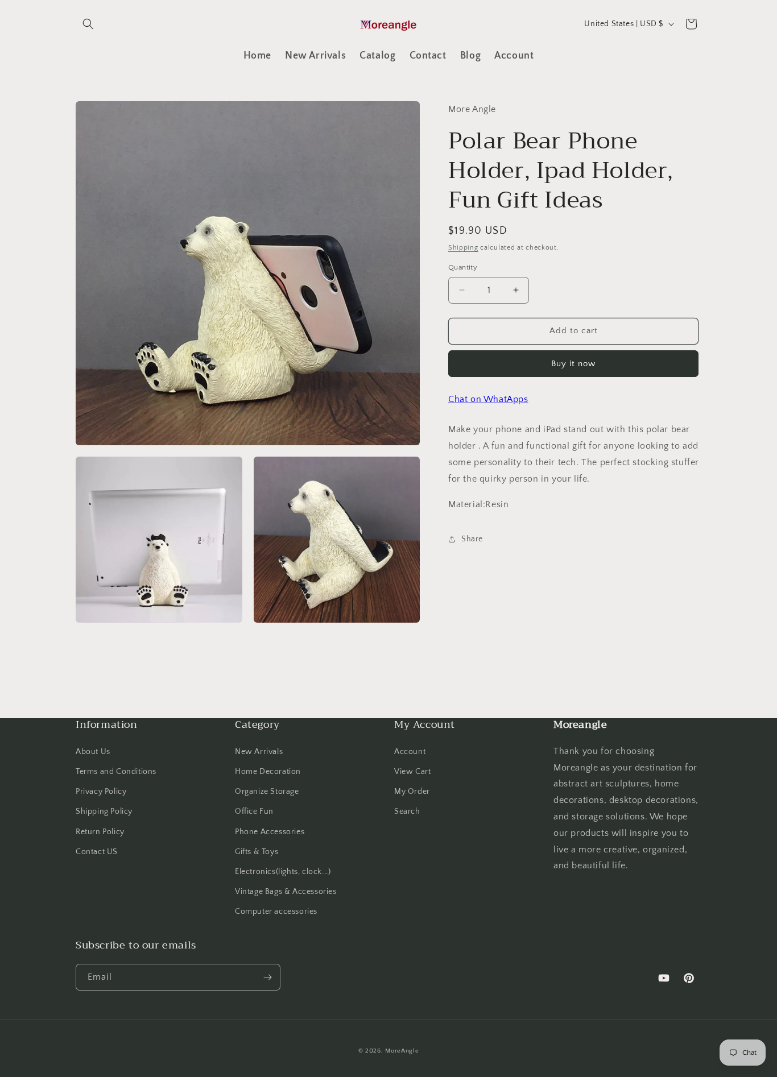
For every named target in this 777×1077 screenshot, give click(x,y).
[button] (88, 23)
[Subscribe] (267, 977)
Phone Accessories (269, 831)
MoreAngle (402, 1050)
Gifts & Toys (256, 851)
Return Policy (100, 831)
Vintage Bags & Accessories (286, 891)
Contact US (97, 851)
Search (407, 811)
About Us (93, 751)
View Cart (412, 771)
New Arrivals (259, 751)
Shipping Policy (104, 811)
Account (409, 751)
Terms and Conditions (116, 771)
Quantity (462, 267)
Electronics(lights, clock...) (282, 871)
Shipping (463, 247)
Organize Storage (267, 791)
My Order (412, 791)
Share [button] (472, 539)
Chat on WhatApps (488, 399)
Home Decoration (268, 771)
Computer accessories (276, 911)
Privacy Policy (101, 791)
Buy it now (573, 363)
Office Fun (254, 811)
